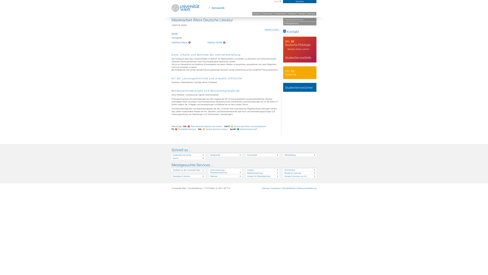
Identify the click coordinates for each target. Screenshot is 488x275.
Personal (292, 14)
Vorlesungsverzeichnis (293, 19)
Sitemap (265, 188)
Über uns (311, 14)
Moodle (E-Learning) (292, 173)
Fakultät (301, 14)
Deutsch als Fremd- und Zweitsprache (249, 126)
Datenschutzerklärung (306, 188)
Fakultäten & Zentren (181, 176)
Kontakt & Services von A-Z (295, 176)
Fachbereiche (280, 14)
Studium (257, 14)
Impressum (276, 188)
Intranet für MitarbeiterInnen (259, 176)
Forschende (252, 155)
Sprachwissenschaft (248, 129)
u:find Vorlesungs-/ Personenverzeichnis (218, 171)
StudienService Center (182, 155)
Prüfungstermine (291, 23)
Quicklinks (300, 1)
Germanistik (218, 8)
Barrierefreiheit (288, 188)
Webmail (213, 176)
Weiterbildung (290, 155)
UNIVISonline (289, 170)
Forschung (267, 14)
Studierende (215, 155)
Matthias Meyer (180, 42)
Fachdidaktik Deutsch (187, 129)
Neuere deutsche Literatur (217, 129)
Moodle (175, 33)
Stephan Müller (214, 42)
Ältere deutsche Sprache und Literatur (206, 126)
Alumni (175, 158)
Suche (277, 1)
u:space (250, 170)
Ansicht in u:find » (272, 29)
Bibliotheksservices (255, 173)
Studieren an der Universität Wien (186, 170)
